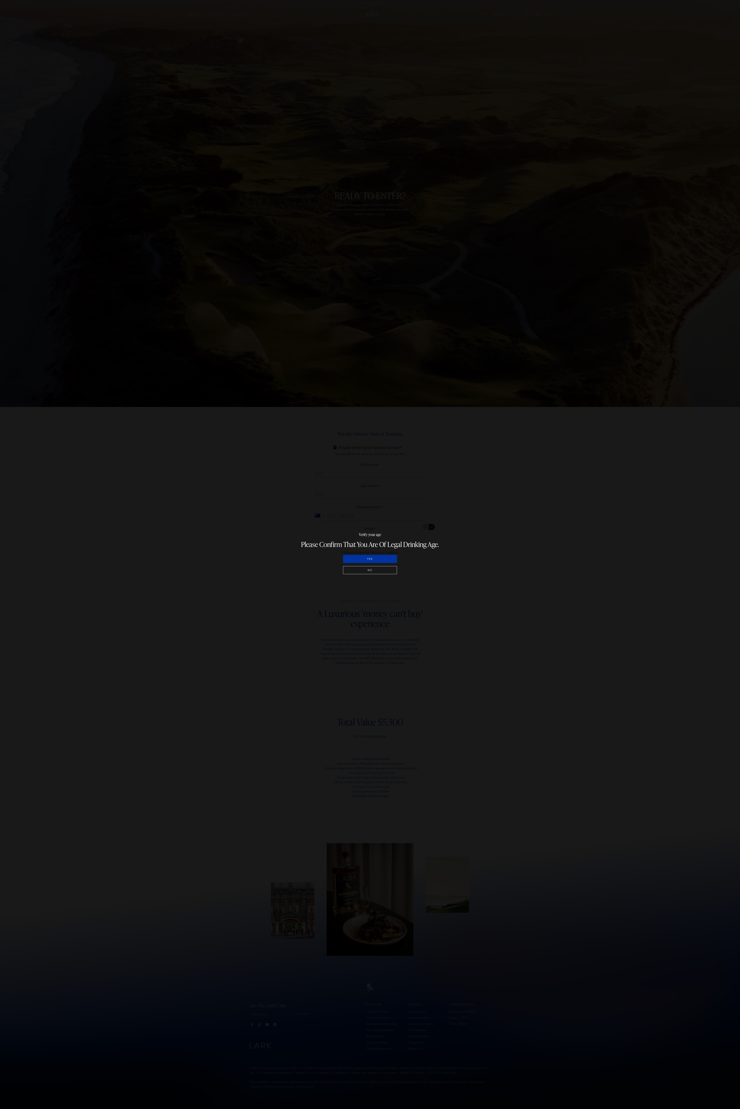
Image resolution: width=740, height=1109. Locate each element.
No (370, 570)
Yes (370, 558)
